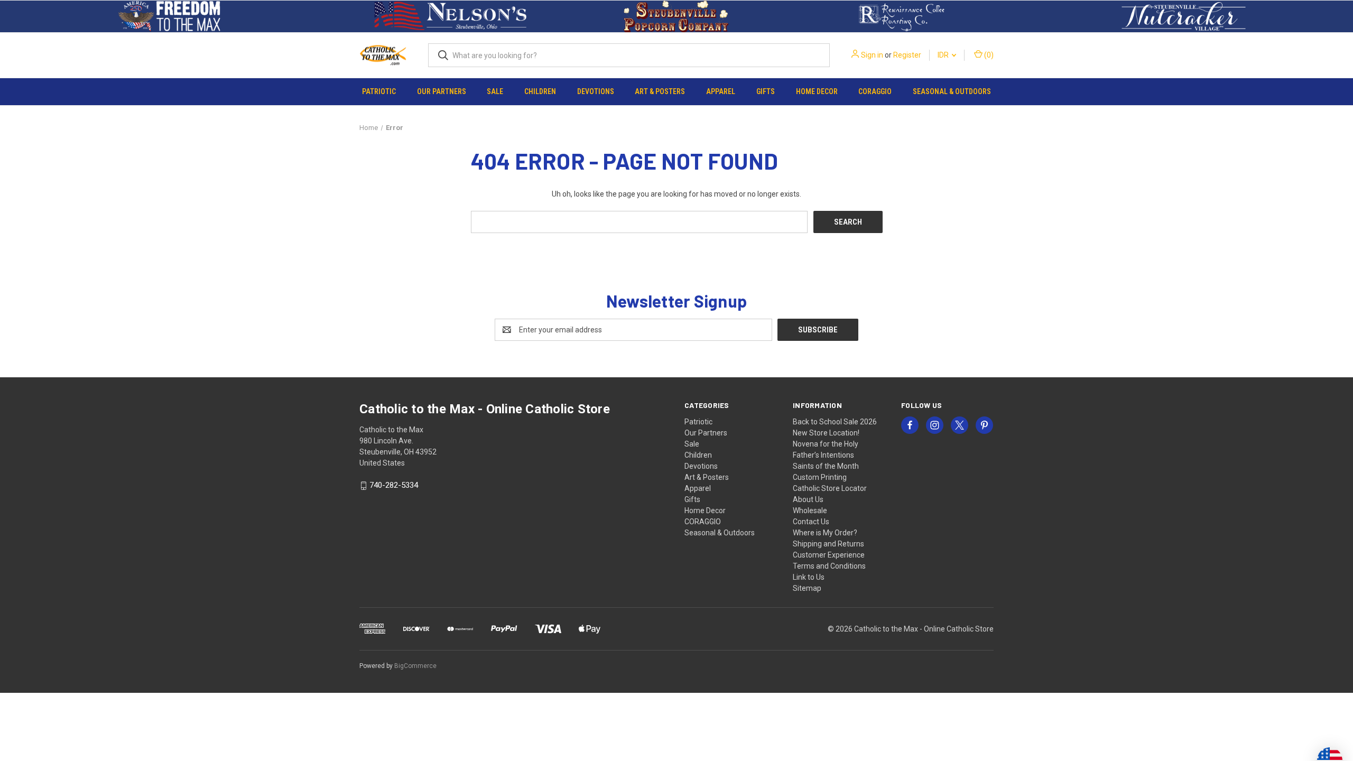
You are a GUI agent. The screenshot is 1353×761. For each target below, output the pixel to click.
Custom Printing (820, 477)
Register (907, 55)
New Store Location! (826, 433)
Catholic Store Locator (830, 488)
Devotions (595, 91)
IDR (944, 55)
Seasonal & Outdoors (952, 91)
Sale (495, 91)
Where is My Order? (825, 532)
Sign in (872, 55)
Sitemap (807, 588)
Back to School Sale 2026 (835, 421)
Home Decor (817, 91)
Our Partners (441, 91)
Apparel (720, 91)
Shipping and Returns (828, 544)
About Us (808, 499)
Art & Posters (660, 91)
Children (540, 91)
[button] (169, 16)
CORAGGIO (875, 91)
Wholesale (810, 510)
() (988, 55)
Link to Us (808, 577)
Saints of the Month (826, 466)
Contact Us (811, 521)
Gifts (765, 91)
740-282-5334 (393, 485)
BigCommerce (415, 666)
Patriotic (379, 91)
